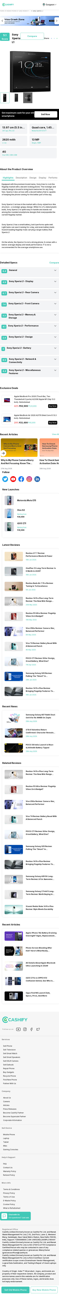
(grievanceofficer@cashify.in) (14, 1253)
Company (6, 1091)
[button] (15, 1290)
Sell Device (7, 1128)
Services (6, 1039)
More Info (6, 1183)
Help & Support (8, 1157)
